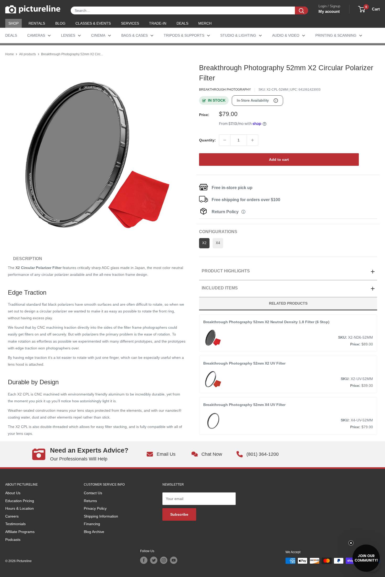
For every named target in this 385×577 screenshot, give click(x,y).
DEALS (182, 23)
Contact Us (93, 493)
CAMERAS (36, 35)
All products (27, 54)
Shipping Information (101, 516)
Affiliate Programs (20, 532)
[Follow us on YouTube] (173, 560)
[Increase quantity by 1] (252, 140)
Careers (12, 516)
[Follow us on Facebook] (143, 560)
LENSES (68, 35)
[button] (366, 558)
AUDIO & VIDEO (285, 35)
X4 (218, 243)
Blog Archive (94, 532)
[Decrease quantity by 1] (224, 140)
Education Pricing (19, 501)
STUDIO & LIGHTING (238, 35)
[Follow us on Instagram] (163, 560)
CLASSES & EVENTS (93, 23)
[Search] (301, 10)
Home (9, 54)
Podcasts (12, 539)
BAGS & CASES (134, 35)
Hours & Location (19, 508)
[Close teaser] (351, 543)
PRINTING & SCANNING (335, 35)
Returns (90, 501)
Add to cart (279, 159)
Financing (92, 524)
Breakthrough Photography (225, 89)
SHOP (13, 23)
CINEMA (98, 35)
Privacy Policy (95, 508)
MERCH (205, 23)
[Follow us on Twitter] (153, 560)
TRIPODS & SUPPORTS (184, 35)
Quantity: (207, 140)
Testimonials (15, 524)
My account (329, 11)
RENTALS (37, 23)
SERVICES (130, 23)
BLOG (60, 23)
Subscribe (179, 514)
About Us (12, 493)
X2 (204, 243)
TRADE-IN (157, 23)
